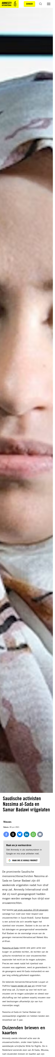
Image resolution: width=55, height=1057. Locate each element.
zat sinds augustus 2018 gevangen (30, 909)
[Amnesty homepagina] (9, 4)
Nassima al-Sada (10, 947)
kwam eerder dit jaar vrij (23, 985)
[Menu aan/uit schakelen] (48, 4)
